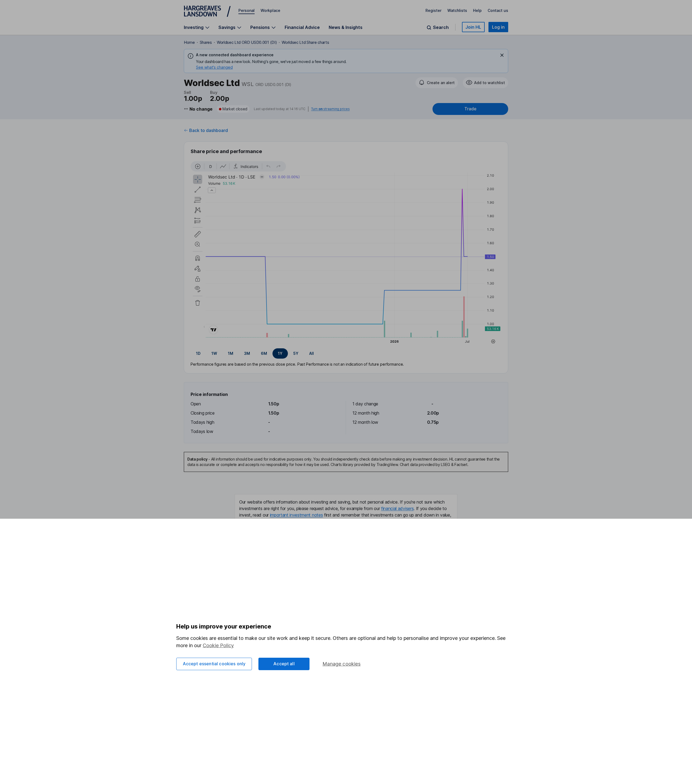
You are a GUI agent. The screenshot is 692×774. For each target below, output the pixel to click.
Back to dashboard (208, 130)
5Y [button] (295, 353)
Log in (498, 27)
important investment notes (296, 515)
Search (441, 27)
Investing (194, 27)
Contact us (498, 10)
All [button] (311, 353)
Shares (206, 42)
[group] (346, 353)
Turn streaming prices (330, 109)
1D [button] (198, 353)
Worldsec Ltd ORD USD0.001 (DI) (247, 42)
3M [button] (247, 353)
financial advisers (397, 508)
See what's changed (214, 67)
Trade (470, 108)
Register (433, 10)
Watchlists (457, 10)
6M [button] (264, 353)
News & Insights (345, 27)
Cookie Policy (218, 645)
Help (477, 10)
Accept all (284, 663)
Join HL (473, 27)
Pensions (260, 27)
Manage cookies (341, 664)
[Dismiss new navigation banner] (502, 55)
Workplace (270, 10)
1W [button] (214, 353)
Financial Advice (302, 27)
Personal (246, 10)
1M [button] (230, 353)
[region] (346, 253)
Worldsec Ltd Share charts (305, 42)
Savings (226, 27)
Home (189, 42)
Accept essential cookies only (214, 663)
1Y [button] (280, 353)
